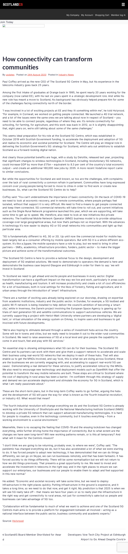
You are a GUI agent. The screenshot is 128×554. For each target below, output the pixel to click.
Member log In (118, 15)
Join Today (6, 22)
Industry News (66, 74)
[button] (123, 4)
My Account (87, 15)
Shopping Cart (102, 15)
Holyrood (18, 520)
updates (10, 74)
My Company (72, 15)
